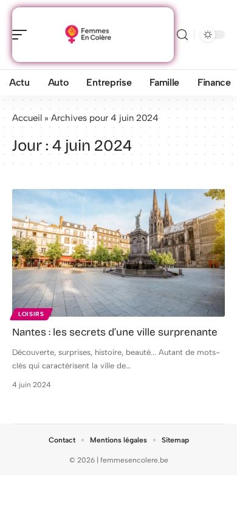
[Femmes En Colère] (87, 34)
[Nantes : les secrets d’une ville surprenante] (118, 253)
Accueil (27, 117)
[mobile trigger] (22, 34)
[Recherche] (182, 35)
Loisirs (31, 314)
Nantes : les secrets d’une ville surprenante (115, 332)
